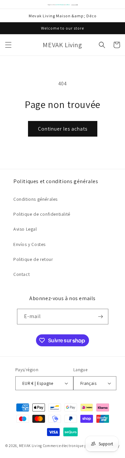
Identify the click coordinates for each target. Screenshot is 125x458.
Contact (21, 274)
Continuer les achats (62, 129)
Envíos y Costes (29, 244)
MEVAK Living (30, 445)
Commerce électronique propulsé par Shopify (81, 445)
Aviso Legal (25, 229)
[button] (8, 45)
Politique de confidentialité (41, 214)
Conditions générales (35, 199)
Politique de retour (33, 259)
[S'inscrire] (100, 316)
